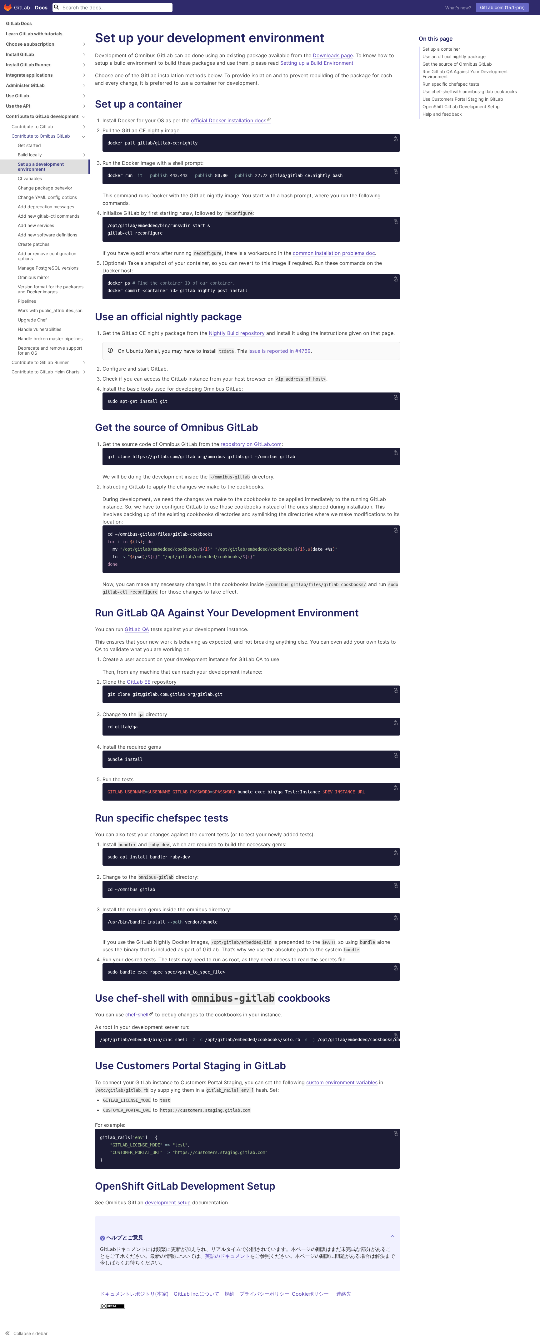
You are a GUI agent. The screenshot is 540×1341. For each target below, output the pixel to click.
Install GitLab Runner (28, 64)
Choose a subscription (30, 44)
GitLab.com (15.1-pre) (502, 7)
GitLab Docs (19, 23)
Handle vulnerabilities (39, 329)
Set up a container (441, 49)
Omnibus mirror (33, 277)
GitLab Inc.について (196, 1294)
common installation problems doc (334, 253)
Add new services (36, 225)
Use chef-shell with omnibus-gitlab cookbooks (469, 91)
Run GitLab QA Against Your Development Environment (465, 74)
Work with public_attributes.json (50, 310)
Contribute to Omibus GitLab (41, 136)
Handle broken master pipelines (50, 338)
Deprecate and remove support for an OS (50, 350)
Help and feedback (442, 114)
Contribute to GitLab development (42, 116)
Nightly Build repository (237, 333)
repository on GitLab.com (251, 444)
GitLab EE (139, 682)
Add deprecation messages (46, 206)
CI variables (30, 178)
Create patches (33, 244)
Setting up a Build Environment (316, 63)
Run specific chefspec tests (450, 84)
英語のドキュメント (227, 1256)
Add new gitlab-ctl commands (48, 216)
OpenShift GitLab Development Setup (461, 106)
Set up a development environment (41, 166)
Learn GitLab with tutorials (34, 33)
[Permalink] (189, 104)
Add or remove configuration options (47, 256)
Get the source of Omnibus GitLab (457, 64)
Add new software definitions (47, 234)
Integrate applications (29, 75)
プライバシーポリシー (264, 1294)
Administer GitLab (25, 85)
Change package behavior (45, 187)
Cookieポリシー (310, 1294)
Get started (29, 145)
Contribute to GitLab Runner (40, 362)
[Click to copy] (395, 138)
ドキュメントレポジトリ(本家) (134, 1294)
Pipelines (27, 301)
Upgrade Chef (32, 319)
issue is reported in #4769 (279, 351)
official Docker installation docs (228, 120)
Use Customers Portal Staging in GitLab (462, 99)
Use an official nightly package (454, 56)
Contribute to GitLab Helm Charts (45, 371)
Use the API (18, 106)
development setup (168, 1202)
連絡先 (343, 1294)
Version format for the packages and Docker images (50, 289)
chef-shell (136, 1014)
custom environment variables (342, 1082)
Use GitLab (17, 95)
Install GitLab (20, 54)
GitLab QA (137, 629)
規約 (229, 1294)
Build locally (30, 154)
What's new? (458, 7)
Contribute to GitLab (32, 126)
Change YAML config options (47, 197)
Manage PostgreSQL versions (48, 268)
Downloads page (333, 55)
